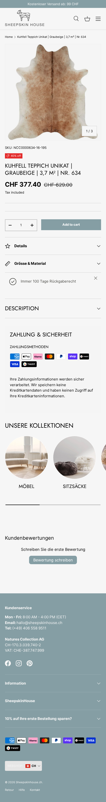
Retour (9, 790)
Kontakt (35, 790)
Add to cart (71, 224)
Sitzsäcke (75, 486)
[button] (87, 18)
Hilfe (22, 790)
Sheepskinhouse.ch (29, 782)
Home (9, 37)
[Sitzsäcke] (74, 457)
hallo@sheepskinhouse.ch (39, 622)
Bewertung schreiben (53, 559)
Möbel (26, 486)
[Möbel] (26, 457)
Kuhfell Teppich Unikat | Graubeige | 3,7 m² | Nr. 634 (51, 37)
